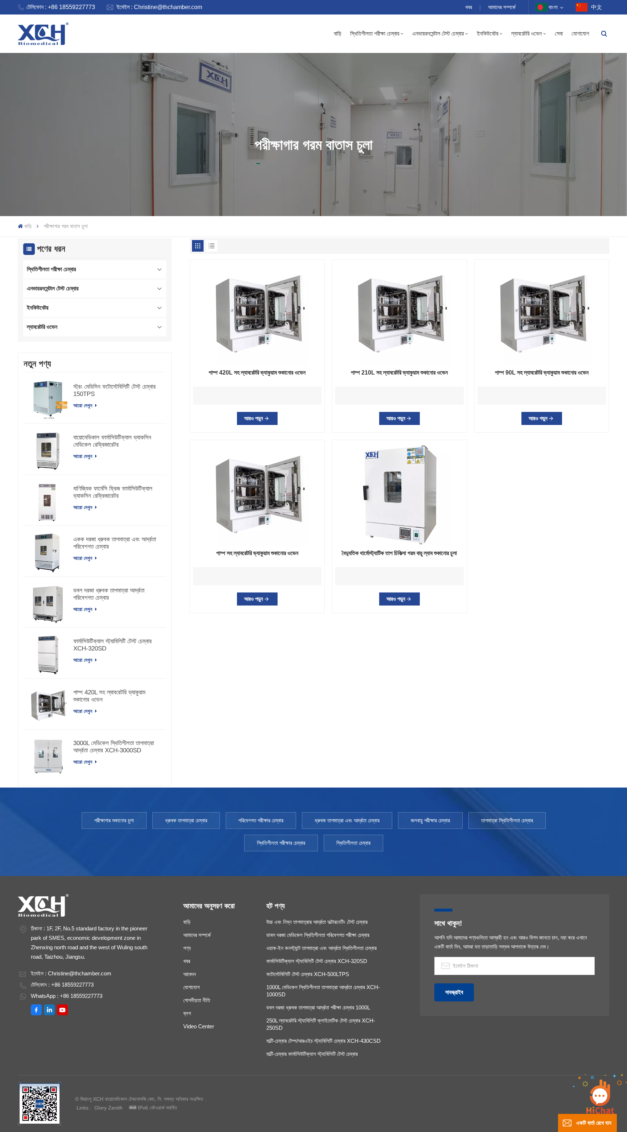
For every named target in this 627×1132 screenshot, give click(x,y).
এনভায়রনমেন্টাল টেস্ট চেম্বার (438, 33)
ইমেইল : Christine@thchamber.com (159, 7)
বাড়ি (337, 33)
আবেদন (189, 974)
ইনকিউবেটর (487, 33)
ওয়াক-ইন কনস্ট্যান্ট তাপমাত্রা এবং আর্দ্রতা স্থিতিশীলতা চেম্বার (321, 948)
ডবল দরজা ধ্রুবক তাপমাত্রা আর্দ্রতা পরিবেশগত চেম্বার (108, 594)
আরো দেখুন (83, 405)
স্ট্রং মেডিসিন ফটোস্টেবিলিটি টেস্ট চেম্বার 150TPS (114, 390)
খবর (468, 7)
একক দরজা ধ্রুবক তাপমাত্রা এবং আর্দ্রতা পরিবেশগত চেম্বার (114, 543)
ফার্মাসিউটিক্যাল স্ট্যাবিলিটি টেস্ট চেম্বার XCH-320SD (112, 645)
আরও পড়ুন (253, 418)
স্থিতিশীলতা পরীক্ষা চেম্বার (374, 33)
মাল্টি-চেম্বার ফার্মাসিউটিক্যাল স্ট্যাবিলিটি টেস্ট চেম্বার (312, 1054)
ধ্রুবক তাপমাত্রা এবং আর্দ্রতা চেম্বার (347, 820)
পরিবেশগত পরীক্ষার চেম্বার (260, 820)
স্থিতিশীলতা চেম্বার (353, 843)
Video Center (198, 1026)
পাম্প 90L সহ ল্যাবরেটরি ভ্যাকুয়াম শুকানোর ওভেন (542, 372)
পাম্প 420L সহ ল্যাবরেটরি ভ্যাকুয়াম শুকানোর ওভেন (109, 696)
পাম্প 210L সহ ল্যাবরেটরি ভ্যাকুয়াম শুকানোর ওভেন (399, 372)
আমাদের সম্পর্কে (502, 7)
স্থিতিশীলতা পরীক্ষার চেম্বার (281, 843)
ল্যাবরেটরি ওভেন (526, 33)
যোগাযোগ (580, 33)
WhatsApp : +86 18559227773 (66, 996)
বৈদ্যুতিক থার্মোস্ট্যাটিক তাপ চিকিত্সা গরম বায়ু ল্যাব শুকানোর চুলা (399, 553)
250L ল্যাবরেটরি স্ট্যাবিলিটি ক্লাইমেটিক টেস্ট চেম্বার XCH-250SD (320, 1024)
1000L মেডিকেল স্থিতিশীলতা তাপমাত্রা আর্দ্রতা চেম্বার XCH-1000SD (323, 990)
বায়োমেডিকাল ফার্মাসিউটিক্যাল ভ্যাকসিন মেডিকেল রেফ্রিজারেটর (112, 441)
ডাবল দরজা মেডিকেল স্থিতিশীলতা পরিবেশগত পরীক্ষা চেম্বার (317, 935)
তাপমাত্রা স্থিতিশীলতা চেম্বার (507, 820)
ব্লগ (187, 1013)
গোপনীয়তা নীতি (196, 1000)
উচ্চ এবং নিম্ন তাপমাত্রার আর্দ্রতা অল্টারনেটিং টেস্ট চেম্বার (317, 922)
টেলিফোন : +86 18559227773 (60, 7)
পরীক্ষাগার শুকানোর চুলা (114, 820)
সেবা (559, 33)
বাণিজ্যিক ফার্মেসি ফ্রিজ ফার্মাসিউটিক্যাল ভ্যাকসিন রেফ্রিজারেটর (112, 492)
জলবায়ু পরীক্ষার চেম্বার (430, 820)
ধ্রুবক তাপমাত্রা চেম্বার (186, 820)
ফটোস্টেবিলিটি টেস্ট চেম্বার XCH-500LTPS (307, 974)
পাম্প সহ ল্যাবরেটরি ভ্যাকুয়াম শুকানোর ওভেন (257, 553)
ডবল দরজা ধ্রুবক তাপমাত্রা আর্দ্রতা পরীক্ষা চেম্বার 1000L (318, 1007)
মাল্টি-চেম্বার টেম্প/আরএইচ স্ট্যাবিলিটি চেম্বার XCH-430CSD (323, 1041)
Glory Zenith (108, 1108)
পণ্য (187, 948)
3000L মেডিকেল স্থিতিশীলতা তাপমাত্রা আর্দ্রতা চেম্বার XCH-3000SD (113, 747)
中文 (596, 7)
